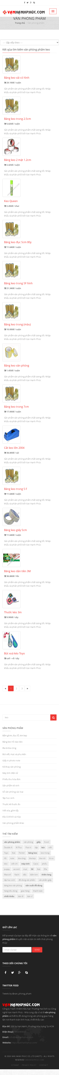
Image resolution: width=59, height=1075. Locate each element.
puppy (7, 869)
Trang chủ (20, 22)
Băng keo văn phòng (16, 365)
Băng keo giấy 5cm (15, 530)
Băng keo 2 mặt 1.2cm (17, 160)
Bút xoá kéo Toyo (14, 653)
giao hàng (25, 890)
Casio (35, 863)
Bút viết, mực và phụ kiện (14, 754)
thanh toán (38, 890)
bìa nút (42, 858)
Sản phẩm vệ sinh (10, 785)
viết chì (14, 863)
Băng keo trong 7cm (16, 406)
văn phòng (28, 842)
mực (25, 869)
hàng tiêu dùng (10, 890)
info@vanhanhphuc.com (21, 1037)
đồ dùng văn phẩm (27, 880)
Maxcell (7, 874)
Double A (8, 847)
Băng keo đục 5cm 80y (17, 242)
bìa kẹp (32, 858)
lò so (51, 858)
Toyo (6, 852)
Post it (28, 847)
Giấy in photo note (11, 760)
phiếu (44, 863)
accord (16, 869)
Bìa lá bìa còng (9, 747)
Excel (46, 842)
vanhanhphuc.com (34, 1060)
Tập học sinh (8, 798)
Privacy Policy (29, 1065)
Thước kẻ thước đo (11, 804)
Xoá (13, 852)
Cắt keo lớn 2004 (14, 448)
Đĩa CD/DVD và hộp (11, 816)
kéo (5, 863)
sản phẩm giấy (45, 880)
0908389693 (20, 1031)
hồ (5, 858)
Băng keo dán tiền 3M (17, 571)
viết (50, 847)
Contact (43, 1065)
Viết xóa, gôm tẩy (10, 810)
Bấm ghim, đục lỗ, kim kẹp (14, 735)
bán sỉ (29, 896)
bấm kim (34, 874)
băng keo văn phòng (13, 885)
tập (36, 847)
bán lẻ (20, 896)
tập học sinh (9, 880)
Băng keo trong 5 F (15, 489)
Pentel (22, 852)
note (12, 858)
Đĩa (45, 869)
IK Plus (19, 847)
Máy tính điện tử (10, 772)
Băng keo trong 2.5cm (17, 119)
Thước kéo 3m (13, 612)
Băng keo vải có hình (16, 77)
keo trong (45, 852)
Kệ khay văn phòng (11, 766)
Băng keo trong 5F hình (18, 283)
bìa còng (21, 858)
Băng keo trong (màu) (17, 324)
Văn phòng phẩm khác (13, 823)
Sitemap (15, 1065)
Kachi (17, 874)
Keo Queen (11, 201)
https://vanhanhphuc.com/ (24, 1042)
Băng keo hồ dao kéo (12, 741)
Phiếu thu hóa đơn (11, 779)
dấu (24, 874)
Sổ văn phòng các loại (12, 791)
